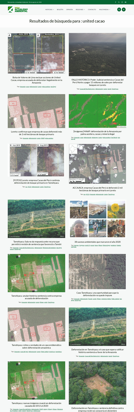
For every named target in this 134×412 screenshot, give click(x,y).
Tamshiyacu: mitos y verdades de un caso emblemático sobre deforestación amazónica (36, 346)
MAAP (42, 138)
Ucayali (73, 139)
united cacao (36, 410)
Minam (100, 245)
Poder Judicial (115, 298)
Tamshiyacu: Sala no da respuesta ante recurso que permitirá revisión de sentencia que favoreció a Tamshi (36, 242)
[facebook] (115, 2)
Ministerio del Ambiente (49, 247)
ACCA (29, 186)
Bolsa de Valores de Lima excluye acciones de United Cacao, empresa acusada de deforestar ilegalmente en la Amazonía (36, 80)
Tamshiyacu (115, 89)
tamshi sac (52, 351)
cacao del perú (24, 351)
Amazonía (22, 86)
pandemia (113, 245)
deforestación (33, 86)
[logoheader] (18, 7)
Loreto (39, 86)
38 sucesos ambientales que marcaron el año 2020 (97, 241)
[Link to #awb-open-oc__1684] (124, 9)
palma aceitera (46, 86)
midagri (45, 409)
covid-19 (87, 245)
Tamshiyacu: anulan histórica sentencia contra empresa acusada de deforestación (36, 297)
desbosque (95, 137)
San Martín (114, 137)
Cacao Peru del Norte (25, 409)
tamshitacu (59, 351)
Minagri (50, 409)
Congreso (81, 245)
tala (119, 137)
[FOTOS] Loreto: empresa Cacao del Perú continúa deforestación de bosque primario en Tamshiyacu (36, 181)
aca (26, 186)
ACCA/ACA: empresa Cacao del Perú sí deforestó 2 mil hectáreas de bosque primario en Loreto (98, 189)
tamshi (109, 89)
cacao (27, 86)
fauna (96, 245)
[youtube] (125, 2)
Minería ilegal (106, 245)
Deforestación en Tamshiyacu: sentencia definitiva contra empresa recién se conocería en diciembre (97, 409)
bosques (76, 245)
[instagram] (122, 2)
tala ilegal (53, 86)
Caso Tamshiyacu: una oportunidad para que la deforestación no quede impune (97, 294)
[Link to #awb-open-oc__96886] (119, 9)
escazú (92, 245)
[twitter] (119, 2)
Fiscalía (90, 298)
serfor (45, 302)
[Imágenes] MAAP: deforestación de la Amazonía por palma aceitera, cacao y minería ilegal (97, 132)
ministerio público (106, 298)
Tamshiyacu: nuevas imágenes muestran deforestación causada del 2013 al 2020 (36, 404)
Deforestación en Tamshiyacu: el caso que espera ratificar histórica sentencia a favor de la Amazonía (97, 350)
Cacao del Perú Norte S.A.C (87, 89)
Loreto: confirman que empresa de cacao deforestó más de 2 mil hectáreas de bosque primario (36, 133)
